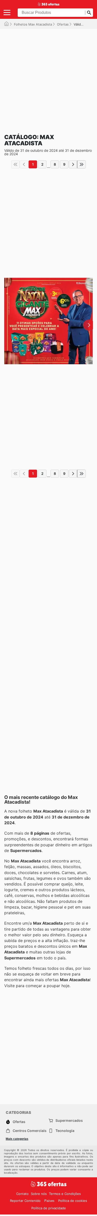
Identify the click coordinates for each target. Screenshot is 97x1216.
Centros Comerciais (30, 1130)
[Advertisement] (48, 77)
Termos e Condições (65, 1194)
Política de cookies (72, 1201)
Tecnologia (64, 1130)
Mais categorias (17, 1139)
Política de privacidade (48, 1208)
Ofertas (63, 24)
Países (49, 1201)
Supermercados (69, 1120)
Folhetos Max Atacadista (33, 24)
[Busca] (89, 13)
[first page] (15, 164)
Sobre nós (39, 1194)
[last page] (81, 164)
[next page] (73, 164)
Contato (22, 1194)
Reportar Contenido (25, 1201)
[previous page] (24, 164)
